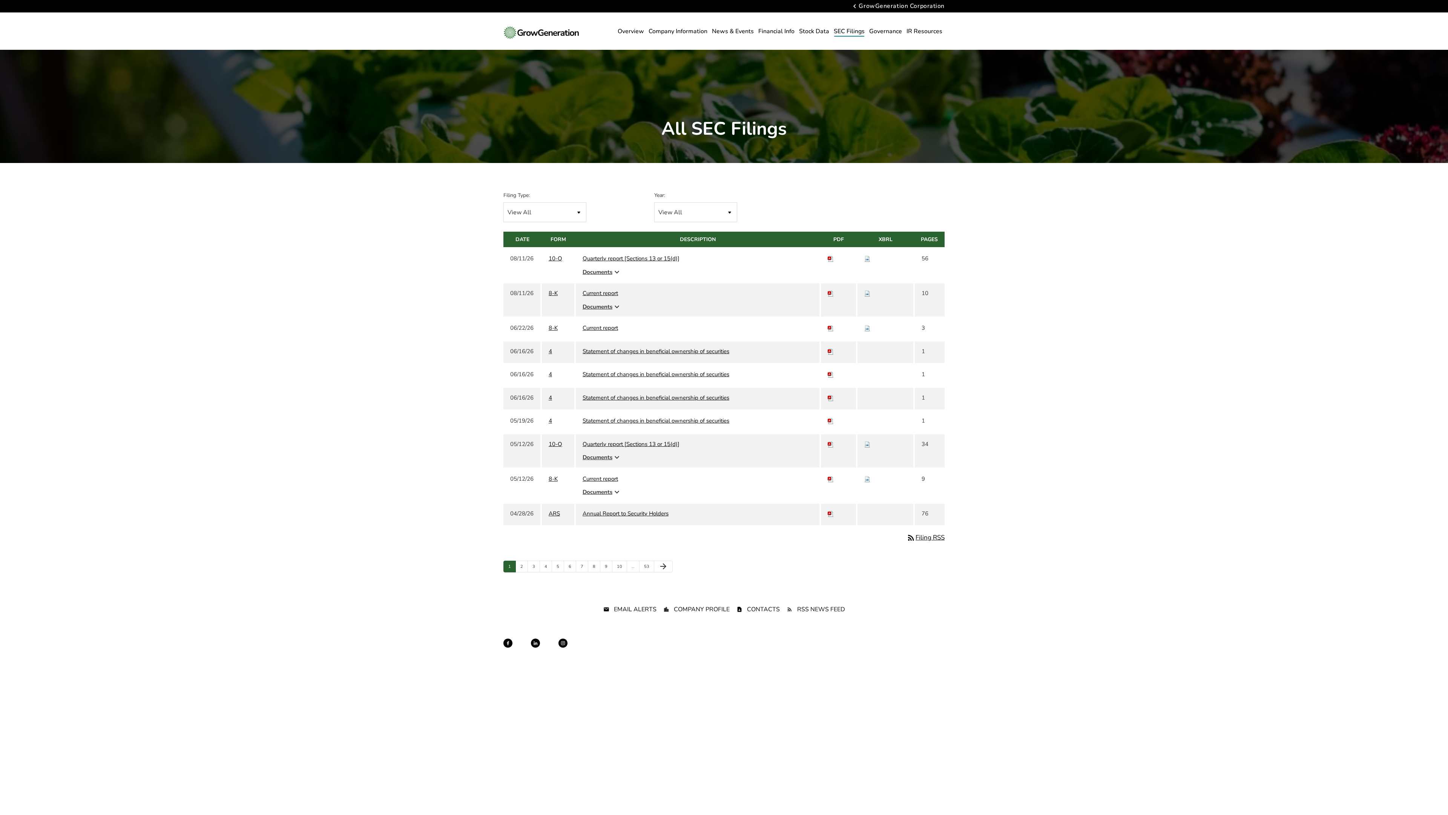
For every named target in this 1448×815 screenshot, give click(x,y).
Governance (885, 31)
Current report (600, 293)
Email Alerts (635, 609)
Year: (659, 195)
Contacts (763, 609)
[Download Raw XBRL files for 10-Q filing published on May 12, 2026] (867, 444)
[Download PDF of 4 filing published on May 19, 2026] (831, 420)
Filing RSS (926, 537)
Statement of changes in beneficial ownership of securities (656, 351)
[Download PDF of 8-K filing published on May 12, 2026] (831, 479)
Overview (631, 31)
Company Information (678, 31)
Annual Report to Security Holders (626, 513)
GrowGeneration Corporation (902, 6)
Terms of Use (754, 650)
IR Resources (924, 31)
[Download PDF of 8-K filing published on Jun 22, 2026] (831, 328)
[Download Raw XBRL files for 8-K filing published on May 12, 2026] (867, 479)
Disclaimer (698, 650)
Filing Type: (516, 195)
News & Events (733, 31)
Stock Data (814, 31)
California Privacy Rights (800, 650)
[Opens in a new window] (507, 643)
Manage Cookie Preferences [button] (917, 650)
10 (621, 566)
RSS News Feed (821, 609)
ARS (554, 513)
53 (648, 566)
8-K (553, 293)
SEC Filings (849, 31)
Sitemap (725, 650)
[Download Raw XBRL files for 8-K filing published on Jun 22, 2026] (867, 328)
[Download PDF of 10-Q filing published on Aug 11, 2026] (831, 258)
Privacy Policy (665, 650)
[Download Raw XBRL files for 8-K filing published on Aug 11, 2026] (867, 293)
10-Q (555, 258)
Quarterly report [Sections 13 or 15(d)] (631, 258)
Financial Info (776, 31)
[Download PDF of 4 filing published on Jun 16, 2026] (831, 351)
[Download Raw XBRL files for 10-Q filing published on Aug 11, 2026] (867, 258)
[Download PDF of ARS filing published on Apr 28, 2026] (831, 513)
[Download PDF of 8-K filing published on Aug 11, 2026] (831, 293)
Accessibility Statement (857, 650)
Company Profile (702, 609)
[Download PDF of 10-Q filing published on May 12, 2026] (831, 444)
